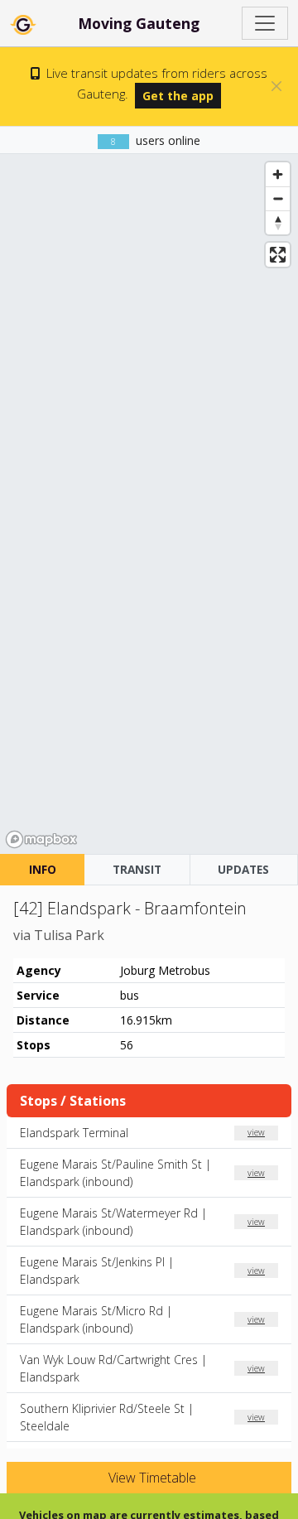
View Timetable (150, 1477)
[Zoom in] (278, 174)
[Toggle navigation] (265, 23)
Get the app (178, 96)
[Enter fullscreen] (278, 255)
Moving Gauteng (138, 23)
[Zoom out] (278, 198)
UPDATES (243, 869)
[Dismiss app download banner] (276, 86)
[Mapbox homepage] (41, 839)
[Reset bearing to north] (278, 222)
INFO (42, 869)
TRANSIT (137, 869)
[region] (149, 504)
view (256, 1132)
